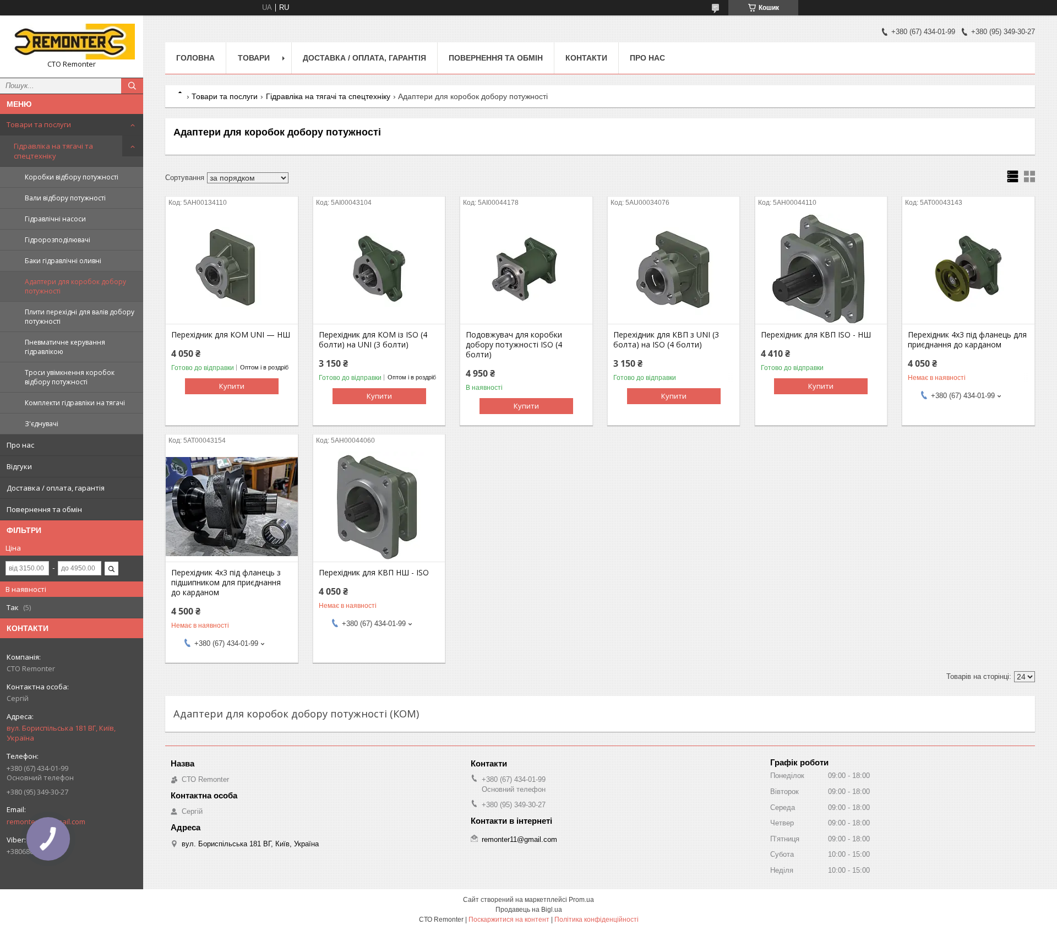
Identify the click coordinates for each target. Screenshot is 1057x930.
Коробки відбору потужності (71, 177)
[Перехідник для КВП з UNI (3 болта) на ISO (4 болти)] (673, 269)
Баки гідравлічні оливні (63, 260)
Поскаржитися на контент (508, 919)
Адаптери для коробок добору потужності (75, 286)
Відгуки (19, 466)
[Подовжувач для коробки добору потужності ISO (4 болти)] (526, 269)
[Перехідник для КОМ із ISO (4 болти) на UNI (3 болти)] (379, 269)
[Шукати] (132, 86)
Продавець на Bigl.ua (528, 909)
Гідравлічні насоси (55, 219)
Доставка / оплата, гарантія (56, 488)
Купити (231, 386)
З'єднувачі (41, 423)
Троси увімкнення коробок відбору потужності (70, 377)
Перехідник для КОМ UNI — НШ (230, 335)
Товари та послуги (39, 124)
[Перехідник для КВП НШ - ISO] (379, 507)
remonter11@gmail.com (519, 839)
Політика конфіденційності (596, 919)
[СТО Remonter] (71, 41)
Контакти (586, 57)
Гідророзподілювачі (57, 239)
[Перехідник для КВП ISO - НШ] (821, 269)
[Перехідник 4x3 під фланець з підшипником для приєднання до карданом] (231, 507)
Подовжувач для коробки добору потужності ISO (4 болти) (514, 345)
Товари (254, 57)
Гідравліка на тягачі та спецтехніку (53, 151)
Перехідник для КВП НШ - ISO (374, 573)
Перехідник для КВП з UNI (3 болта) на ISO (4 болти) (666, 340)
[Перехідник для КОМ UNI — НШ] (231, 269)
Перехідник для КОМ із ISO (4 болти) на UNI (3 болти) (373, 340)
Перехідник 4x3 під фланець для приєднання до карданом (967, 340)
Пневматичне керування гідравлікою (65, 347)
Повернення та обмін (44, 509)
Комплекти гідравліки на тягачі (75, 402)
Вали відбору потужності (65, 198)
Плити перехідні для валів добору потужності (79, 316)
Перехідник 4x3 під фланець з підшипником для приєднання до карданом (226, 582)
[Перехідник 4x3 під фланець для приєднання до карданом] (968, 269)
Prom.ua (581, 900)
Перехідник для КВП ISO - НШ (816, 335)
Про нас (20, 445)
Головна (195, 57)
